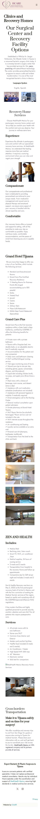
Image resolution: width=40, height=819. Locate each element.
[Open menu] (36, 5)
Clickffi (14, 805)
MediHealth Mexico (21, 745)
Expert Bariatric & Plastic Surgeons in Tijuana (20, 765)
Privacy (35, 799)
